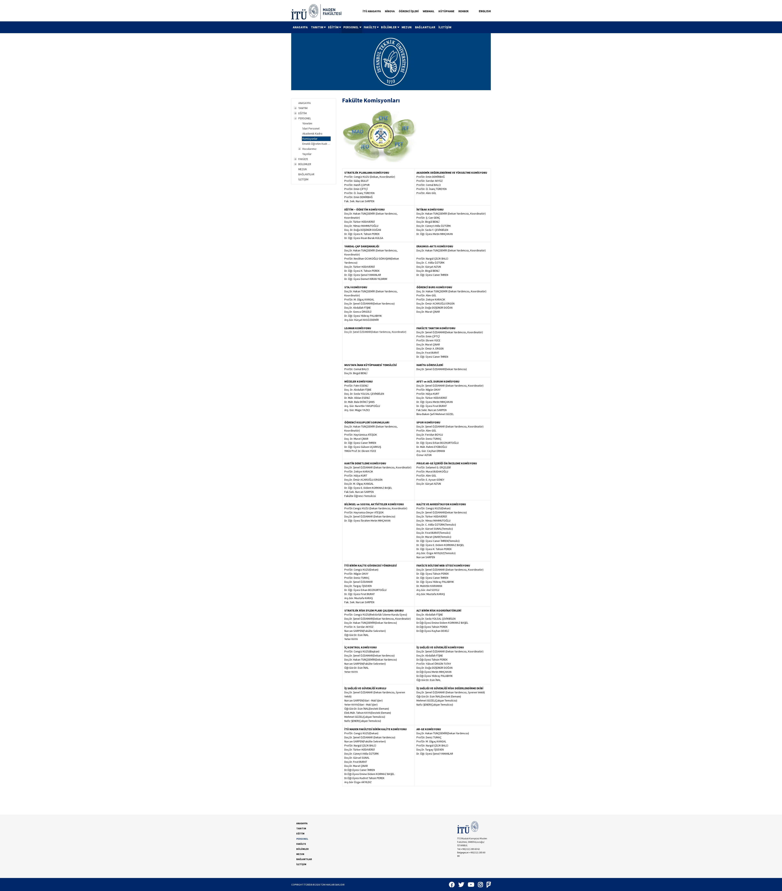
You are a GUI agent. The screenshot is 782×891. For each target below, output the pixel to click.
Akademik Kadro (312, 133)
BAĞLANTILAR (425, 27)
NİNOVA (390, 11)
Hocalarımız (309, 149)
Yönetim (307, 123)
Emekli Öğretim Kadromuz (316, 144)
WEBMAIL (428, 11)
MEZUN (407, 27)
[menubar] (372, 27)
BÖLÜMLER (388, 27)
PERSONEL (351, 27)
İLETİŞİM (444, 27)
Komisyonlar (309, 138)
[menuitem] (300, 27)
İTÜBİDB (308, 884)
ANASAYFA (300, 27)
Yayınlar (307, 154)
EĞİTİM (333, 27)
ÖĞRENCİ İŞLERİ (409, 11)
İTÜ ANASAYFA (372, 11)
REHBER (463, 11)
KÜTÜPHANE (446, 11)
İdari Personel (311, 128)
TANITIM (317, 27)
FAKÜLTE (370, 27)
